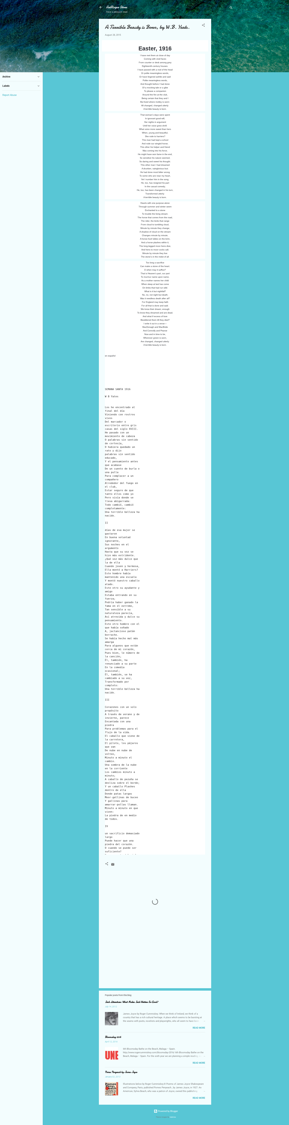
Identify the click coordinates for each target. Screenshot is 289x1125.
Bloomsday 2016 (113, 1037)
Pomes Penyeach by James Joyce (121, 1072)
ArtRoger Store (116, 7)
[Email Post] (113, 865)
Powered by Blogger (167, 1111)
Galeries (173, 1117)
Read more (199, 1027)
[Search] (231, 8)
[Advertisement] (223, 64)
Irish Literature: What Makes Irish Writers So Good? (131, 1002)
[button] (203, 25)
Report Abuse (9, 95)
